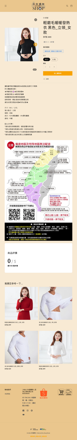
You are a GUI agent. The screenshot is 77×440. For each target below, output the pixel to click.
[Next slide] (35, 44)
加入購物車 (58, 73)
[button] (6, 6)
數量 (44, 63)
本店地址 (7, 394)
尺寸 (44, 55)
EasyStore (47, 433)
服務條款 (32, 436)
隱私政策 (38, 436)
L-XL (54, 59)
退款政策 (44, 436)
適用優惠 (46, 47)
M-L (46, 59)
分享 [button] (47, 79)
